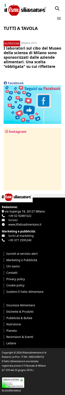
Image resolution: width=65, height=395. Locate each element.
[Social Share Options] (8, 186)
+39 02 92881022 (19, 216)
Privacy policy (15, 279)
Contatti (11, 273)
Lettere (11, 343)
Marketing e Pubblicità (21, 260)
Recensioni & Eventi (19, 337)
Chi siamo (13, 266)
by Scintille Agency (11, 390)
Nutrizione (13, 324)
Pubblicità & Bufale (19, 318)
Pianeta (11, 331)
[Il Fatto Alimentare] (25, 9)
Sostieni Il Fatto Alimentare (25, 292)
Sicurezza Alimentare (20, 305)
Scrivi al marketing (21, 236)
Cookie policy (15, 285)
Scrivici (13, 220)
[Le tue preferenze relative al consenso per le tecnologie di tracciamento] (5, 5)
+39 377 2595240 (19, 240)
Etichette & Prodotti (19, 312)
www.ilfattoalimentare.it (24, 224)
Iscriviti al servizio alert (22, 254)
